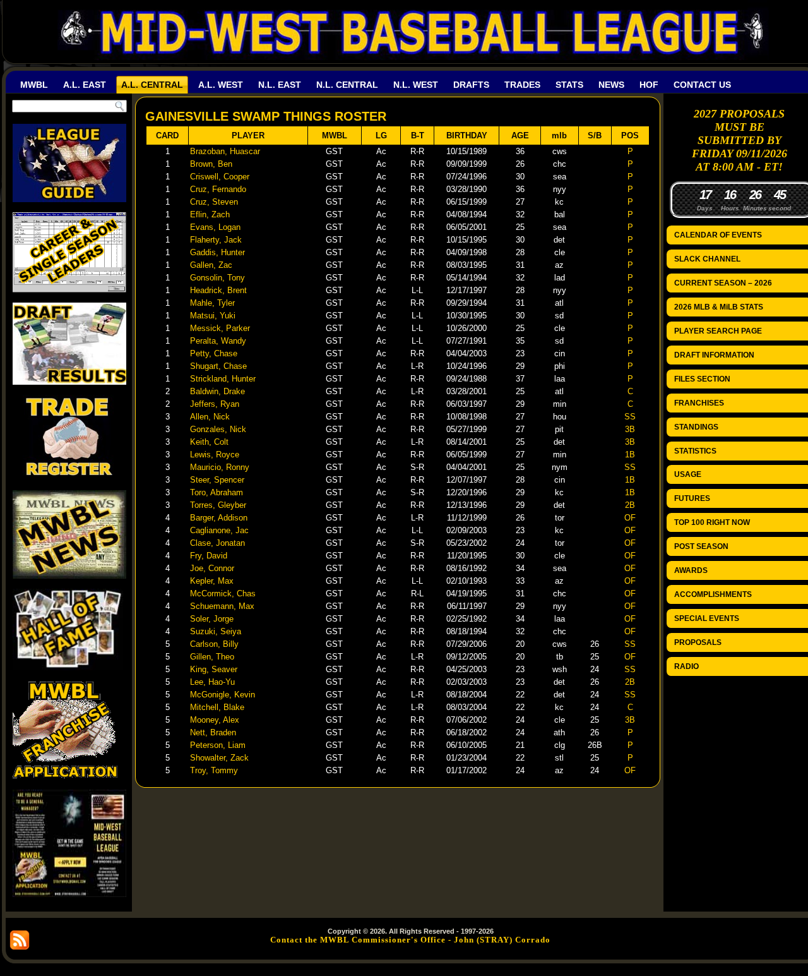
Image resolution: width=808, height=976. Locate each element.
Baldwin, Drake (217, 391)
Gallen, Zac (211, 265)
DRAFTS (471, 85)
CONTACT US (702, 85)
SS (630, 416)
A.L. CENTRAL (152, 85)
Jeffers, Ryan (214, 404)
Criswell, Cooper (219, 176)
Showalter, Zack (219, 757)
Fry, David (208, 555)
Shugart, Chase (218, 366)
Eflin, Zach (210, 214)
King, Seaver (213, 669)
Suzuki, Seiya (215, 631)
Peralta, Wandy (218, 341)
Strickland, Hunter (223, 378)
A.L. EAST (84, 85)
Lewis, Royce (214, 454)
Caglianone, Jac (219, 530)
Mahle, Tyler (212, 303)
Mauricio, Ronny (219, 467)
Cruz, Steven (214, 202)
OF (630, 517)
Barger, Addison (218, 517)
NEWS (611, 85)
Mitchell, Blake (217, 707)
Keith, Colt (209, 442)
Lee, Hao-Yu (212, 682)
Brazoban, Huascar (225, 151)
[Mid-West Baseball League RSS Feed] (19, 940)
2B (630, 505)
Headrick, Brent (218, 290)
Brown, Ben (211, 164)
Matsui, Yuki (212, 315)
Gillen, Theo (212, 656)
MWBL (34, 85)
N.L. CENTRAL (347, 85)
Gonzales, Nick (218, 429)
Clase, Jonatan (217, 543)
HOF (648, 85)
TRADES (522, 85)
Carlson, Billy (214, 644)
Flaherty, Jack (216, 239)
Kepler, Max (212, 581)
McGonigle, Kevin (222, 694)
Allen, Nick (210, 416)
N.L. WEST (415, 85)
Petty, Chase (213, 353)
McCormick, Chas (223, 593)
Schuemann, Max (222, 606)
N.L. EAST (279, 85)
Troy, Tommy (214, 770)
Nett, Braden (213, 732)
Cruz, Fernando (218, 189)
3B (630, 429)
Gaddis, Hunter (217, 252)
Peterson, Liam (218, 745)
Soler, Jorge (212, 619)
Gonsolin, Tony (217, 277)
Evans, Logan (215, 227)
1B (630, 454)
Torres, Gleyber (218, 505)
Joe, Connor (212, 568)
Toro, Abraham (216, 492)
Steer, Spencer (217, 480)
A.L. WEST (220, 85)
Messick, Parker (220, 328)
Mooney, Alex (214, 720)
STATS (569, 85)
